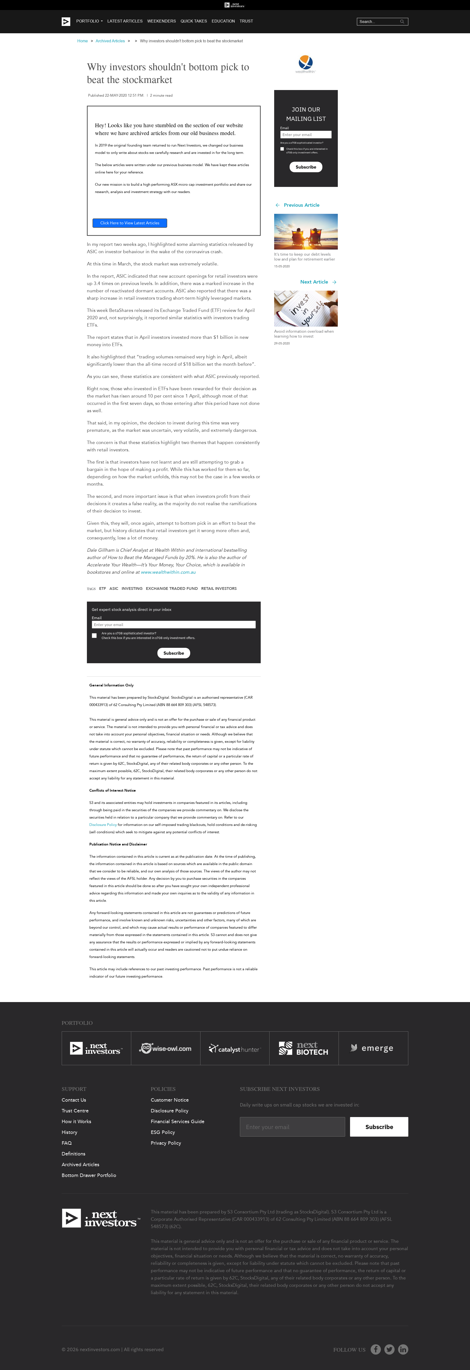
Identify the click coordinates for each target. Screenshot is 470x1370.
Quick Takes (194, 21)
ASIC (113, 588)
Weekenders (161, 21)
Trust (246, 21)
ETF (102, 588)
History (69, 1132)
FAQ (67, 1143)
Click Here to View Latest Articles (129, 223)
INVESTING (132, 588)
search (402, 21)
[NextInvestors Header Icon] (235, 5)
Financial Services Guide (177, 1121)
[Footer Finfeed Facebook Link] (376, 1349)
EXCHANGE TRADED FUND (172, 588)
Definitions (73, 1154)
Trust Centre (75, 1111)
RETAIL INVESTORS (219, 588)
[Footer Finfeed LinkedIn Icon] (403, 1349)
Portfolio (87, 21)
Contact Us (74, 1100)
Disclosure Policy (103, 824)
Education (223, 21)
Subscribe (174, 653)
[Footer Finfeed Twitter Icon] (389, 1349)
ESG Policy (163, 1132)
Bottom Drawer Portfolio (89, 1175)
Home (82, 41)
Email (97, 617)
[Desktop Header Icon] (69, 21)
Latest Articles (125, 21)
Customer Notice (170, 1100)
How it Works (76, 1121)
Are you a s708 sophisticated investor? (301, 142)
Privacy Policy (166, 1143)
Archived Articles (110, 41)
